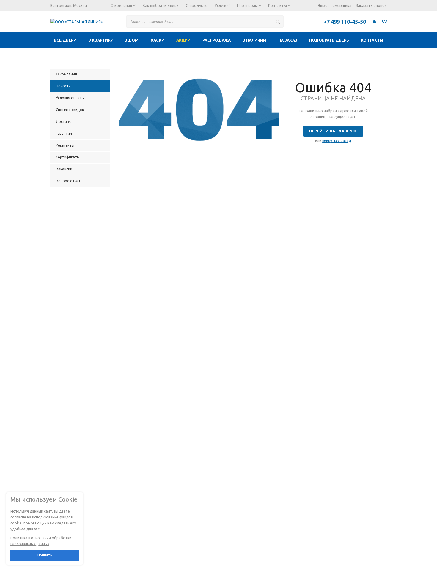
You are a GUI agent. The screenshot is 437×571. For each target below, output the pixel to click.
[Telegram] (294, 21)
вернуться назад (336, 141)
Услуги (221, 5)
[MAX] (307, 21)
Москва (80, 5)
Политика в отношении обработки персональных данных (40, 541)
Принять (44, 555)
